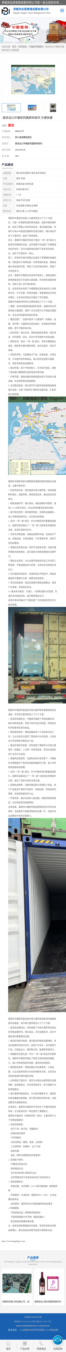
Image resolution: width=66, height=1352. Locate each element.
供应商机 (22, 46)
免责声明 (34, 1330)
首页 (14, 46)
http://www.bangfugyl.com (13, 1241)
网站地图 (54, 1330)
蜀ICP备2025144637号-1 (42, 1322)
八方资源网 (24, 1330)
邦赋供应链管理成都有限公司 (27, 1326)
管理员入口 (44, 1330)
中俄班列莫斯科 (36, 46)
